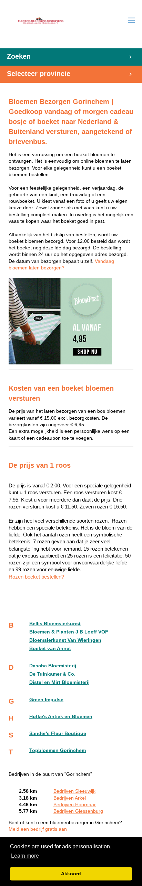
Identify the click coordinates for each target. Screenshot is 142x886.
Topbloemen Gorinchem (57, 750)
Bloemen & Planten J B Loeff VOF (68, 632)
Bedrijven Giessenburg (78, 811)
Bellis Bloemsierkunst (55, 623)
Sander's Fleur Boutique (57, 733)
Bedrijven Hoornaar (74, 804)
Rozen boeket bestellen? (36, 577)
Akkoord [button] (71, 873)
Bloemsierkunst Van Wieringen (65, 640)
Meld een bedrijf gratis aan (38, 829)
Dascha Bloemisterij (52, 665)
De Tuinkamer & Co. (52, 674)
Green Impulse (46, 699)
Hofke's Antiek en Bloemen (60, 716)
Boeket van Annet (50, 648)
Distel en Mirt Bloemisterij (59, 682)
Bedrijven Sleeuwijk (74, 791)
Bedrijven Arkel (69, 798)
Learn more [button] (25, 856)
